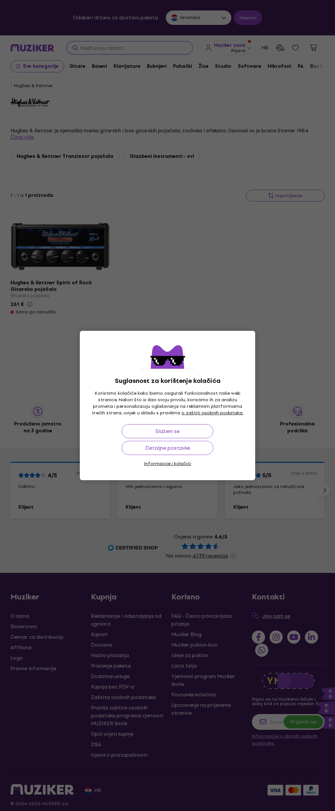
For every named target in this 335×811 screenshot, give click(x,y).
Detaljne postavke (167, 448)
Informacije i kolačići (167, 463)
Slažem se (167, 431)
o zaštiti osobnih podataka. (212, 413)
